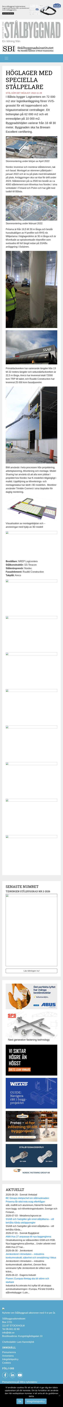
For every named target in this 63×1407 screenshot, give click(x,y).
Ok (19, 1401)
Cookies (6, 1363)
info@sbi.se (8, 1332)
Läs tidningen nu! (32, 971)
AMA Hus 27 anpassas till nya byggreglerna (28, 1236)
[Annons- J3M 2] (31, 1061)
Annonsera (8, 1356)
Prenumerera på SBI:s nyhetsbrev (19, 1382)
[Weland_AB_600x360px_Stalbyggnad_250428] (31, 1094)
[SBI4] (31, 9)
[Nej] (59, 1395)
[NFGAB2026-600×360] (31, 1160)
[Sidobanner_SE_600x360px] (31, 1028)
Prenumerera (9, 1352)
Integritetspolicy (10, 1359)
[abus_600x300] (31, 997)
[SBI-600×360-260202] (31, 1127)
